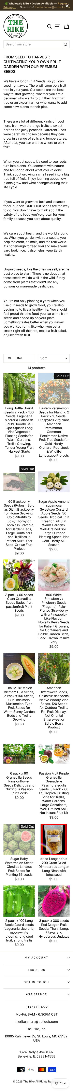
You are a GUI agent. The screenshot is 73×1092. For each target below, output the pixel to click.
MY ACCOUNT (36, 957)
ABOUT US (36, 970)
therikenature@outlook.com (52, 7)
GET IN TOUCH (36, 982)
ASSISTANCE (36, 994)
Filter (18, 358)
